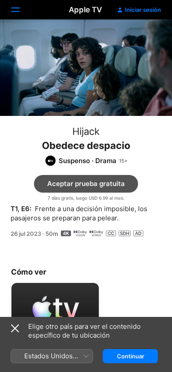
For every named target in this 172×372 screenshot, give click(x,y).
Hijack (86, 131)
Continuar (130, 356)
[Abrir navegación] (20, 9)
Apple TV (85, 9)
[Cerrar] (15, 328)
